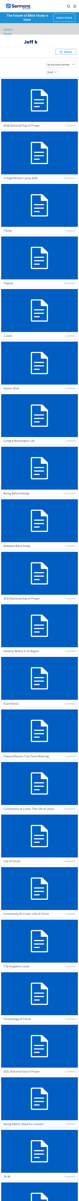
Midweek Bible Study (16, 546)
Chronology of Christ (17, 1019)
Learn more (64, 17)
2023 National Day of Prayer (21, 598)
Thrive (7, 230)
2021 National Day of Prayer (21, 1071)
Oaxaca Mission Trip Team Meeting (26, 756)
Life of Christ (12, 861)
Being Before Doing (16, 493)
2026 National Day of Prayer (21, 125)
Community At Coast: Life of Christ (26, 914)
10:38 (6, 1176)
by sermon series (58, 64)
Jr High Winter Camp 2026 (20, 178)
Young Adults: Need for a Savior (23, 1124)
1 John (7, 336)
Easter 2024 (11, 388)
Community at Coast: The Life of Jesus (28, 809)
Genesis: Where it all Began (21, 651)
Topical (8, 283)
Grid (50, 72)
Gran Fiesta (10, 703)
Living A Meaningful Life (19, 441)
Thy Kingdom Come (16, 966)
